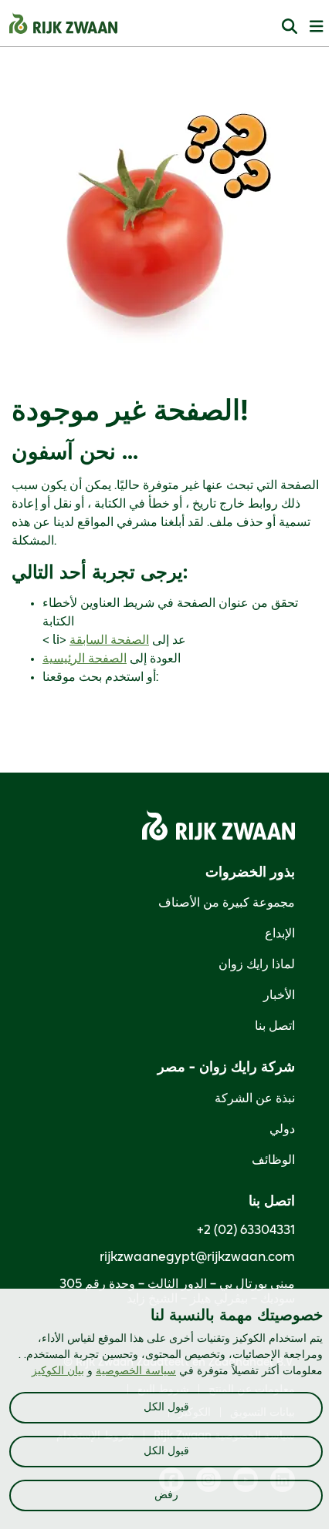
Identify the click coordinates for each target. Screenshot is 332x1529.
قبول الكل (166, 1407)
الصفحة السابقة (109, 640)
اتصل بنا (275, 1026)
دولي (282, 1129)
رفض (166, 1495)
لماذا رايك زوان (257, 964)
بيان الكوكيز (58, 1371)
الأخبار (279, 995)
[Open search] (289, 26)
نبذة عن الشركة (255, 1098)
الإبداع (280, 933)
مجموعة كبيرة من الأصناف (226, 903)
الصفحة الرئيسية (84, 658)
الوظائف (273, 1160)
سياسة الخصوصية (136, 1371)
